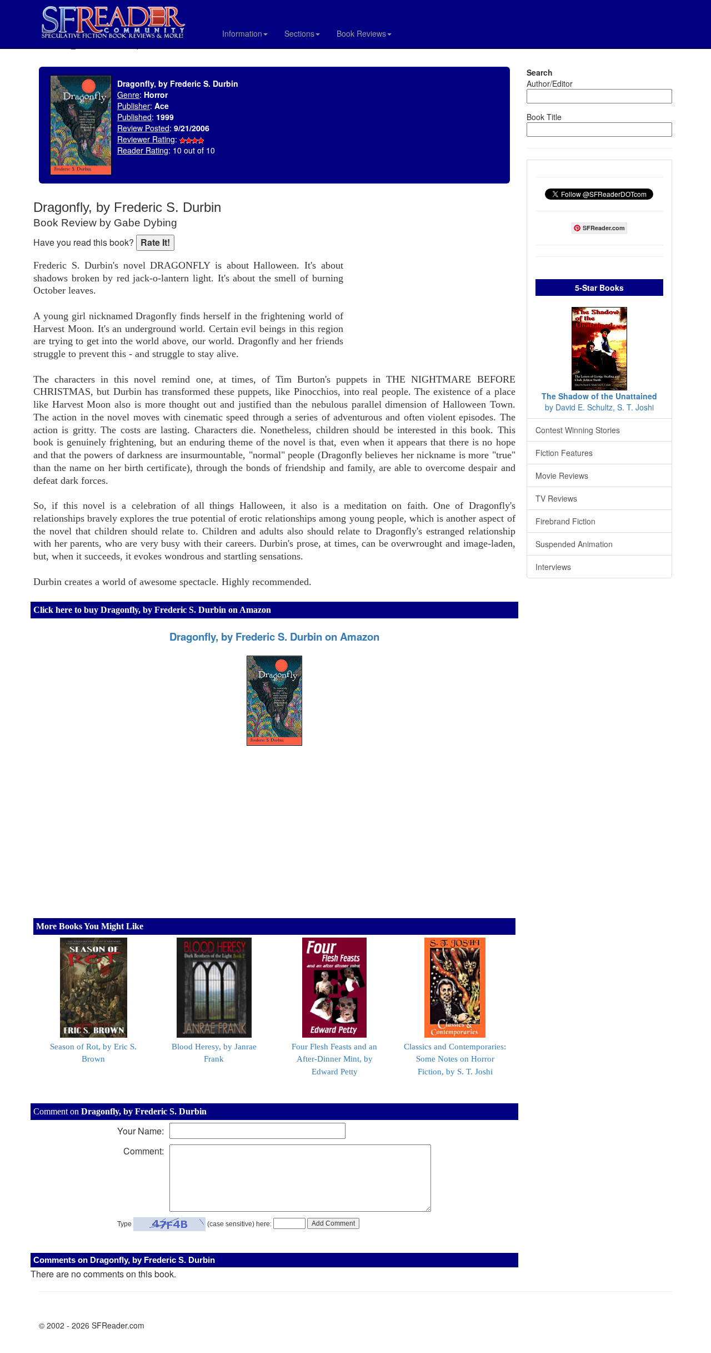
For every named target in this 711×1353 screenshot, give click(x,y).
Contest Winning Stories (577, 429)
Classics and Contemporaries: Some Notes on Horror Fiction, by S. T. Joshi (455, 1059)
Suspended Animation (574, 543)
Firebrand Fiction (565, 521)
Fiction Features (564, 452)
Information (242, 33)
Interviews (553, 566)
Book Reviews (361, 33)
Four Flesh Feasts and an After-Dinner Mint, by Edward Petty (334, 1059)
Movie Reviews (561, 475)
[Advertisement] (432, 272)
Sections (299, 33)
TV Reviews (556, 498)
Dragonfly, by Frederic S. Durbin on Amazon (274, 636)
